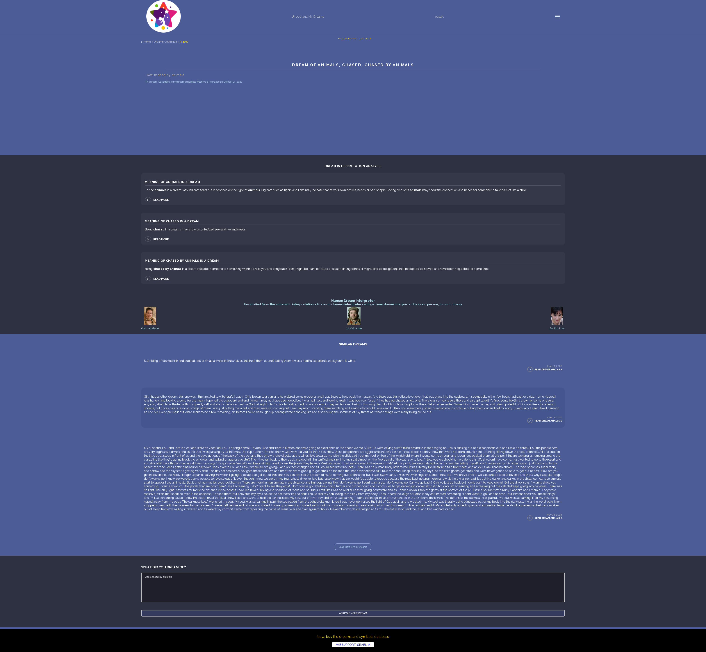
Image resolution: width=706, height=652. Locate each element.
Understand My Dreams (308, 16)
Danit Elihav (557, 328)
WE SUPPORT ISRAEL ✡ (353, 644)
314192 (184, 41)
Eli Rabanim (354, 328)
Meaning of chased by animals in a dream (182, 260)
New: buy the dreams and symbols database (353, 637)
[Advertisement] (353, 112)
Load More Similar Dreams (353, 547)
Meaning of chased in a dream (172, 221)
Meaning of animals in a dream (172, 182)
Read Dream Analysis (548, 369)
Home (147, 41)
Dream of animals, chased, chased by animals (353, 65)
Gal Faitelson (150, 328)
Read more (158, 199)
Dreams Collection (165, 41)
